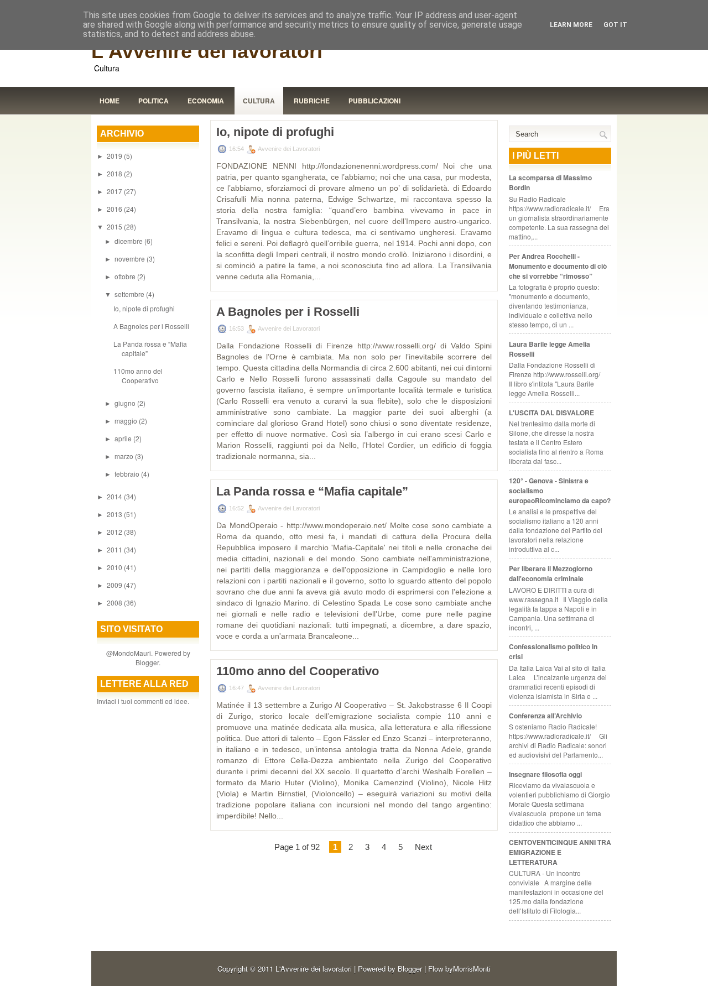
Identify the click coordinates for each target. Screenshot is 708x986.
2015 (115, 226)
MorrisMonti (472, 968)
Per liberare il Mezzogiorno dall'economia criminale (550, 573)
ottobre (125, 276)
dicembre (129, 241)
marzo (124, 456)
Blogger (147, 662)
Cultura (259, 101)
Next (423, 847)
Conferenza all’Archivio (545, 716)
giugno (125, 403)
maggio (126, 420)
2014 (115, 496)
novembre (130, 258)
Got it (615, 25)
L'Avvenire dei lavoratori (206, 51)
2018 (115, 173)
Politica (153, 101)
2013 (115, 514)
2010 (115, 567)
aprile (123, 438)
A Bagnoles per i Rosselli (151, 326)
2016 (115, 208)
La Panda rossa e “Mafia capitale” (312, 492)
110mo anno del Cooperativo (138, 375)
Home (109, 101)
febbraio (127, 473)
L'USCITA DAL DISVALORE (551, 413)
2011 (115, 549)
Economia (206, 101)
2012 (115, 531)
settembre (130, 294)
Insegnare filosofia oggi (545, 774)
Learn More (571, 25)
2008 (115, 602)
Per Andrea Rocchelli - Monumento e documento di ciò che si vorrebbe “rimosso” (558, 266)
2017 (115, 191)
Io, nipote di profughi (144, 308)
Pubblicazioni (374, 101)
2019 (115, 155)
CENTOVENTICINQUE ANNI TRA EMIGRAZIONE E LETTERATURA (560, 852)
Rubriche (312, 101)
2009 (115, 584)
